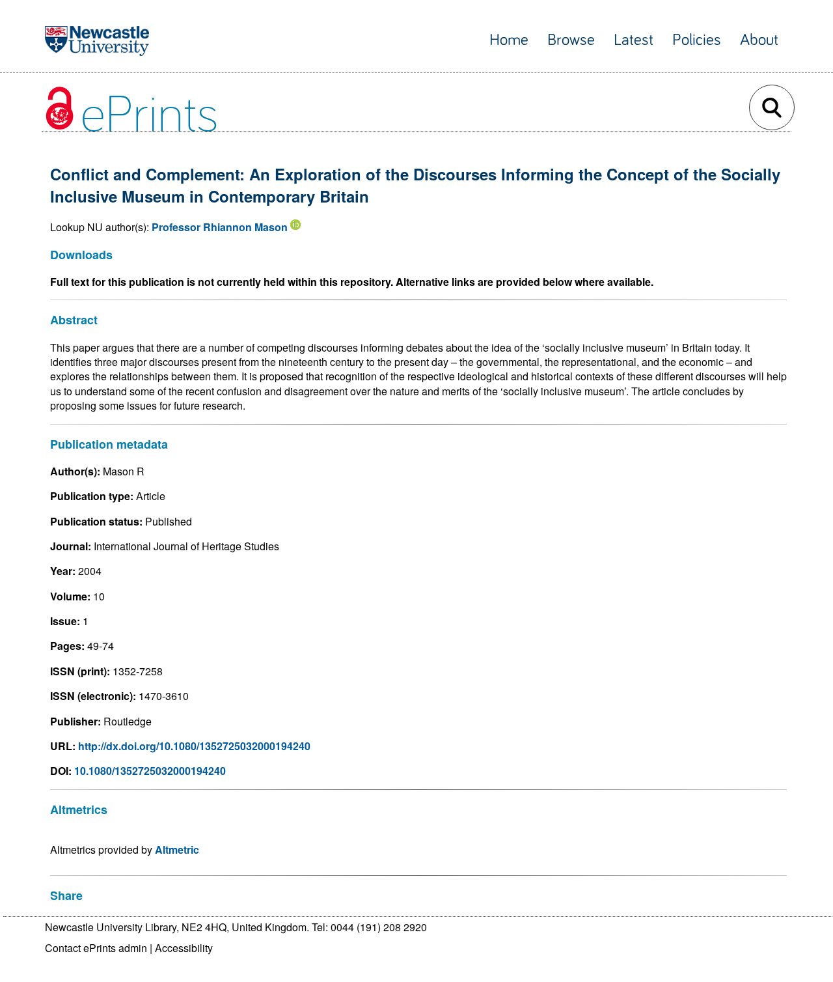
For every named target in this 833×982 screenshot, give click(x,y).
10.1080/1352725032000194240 (150, 770)
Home (508, 40)
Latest (633, 40)
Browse (571, 40)
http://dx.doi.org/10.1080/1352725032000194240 (194, 745)
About (759, 40)
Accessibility (184, 947)
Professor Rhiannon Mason (220, 226)
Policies (696, 40)
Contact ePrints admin (96, 947)
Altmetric (177, 849)
